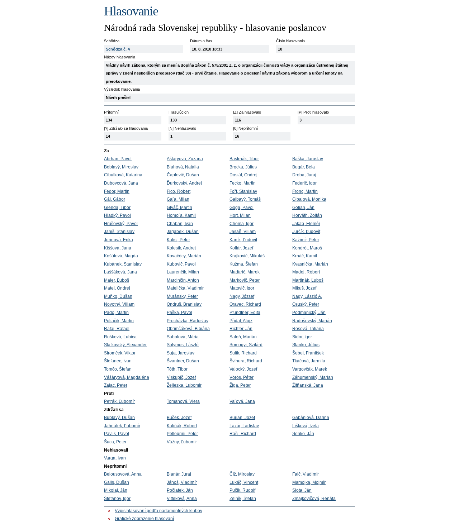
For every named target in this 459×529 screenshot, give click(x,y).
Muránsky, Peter (182, 296)
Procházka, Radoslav (187, 320)
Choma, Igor (242, 223)
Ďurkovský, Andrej (184, 183)
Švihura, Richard (246, 360)
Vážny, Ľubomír (182, 441)
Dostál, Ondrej (243, 174)
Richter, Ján (241, 328)
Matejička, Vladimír (185, 288)
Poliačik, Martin (119, 320)
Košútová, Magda (121, 255)
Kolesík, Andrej (181, 248)
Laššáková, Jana (120, 272)
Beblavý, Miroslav (121, 167)
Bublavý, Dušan (119, 417)
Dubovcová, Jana (121, 183)
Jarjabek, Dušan (183, 231)
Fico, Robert (178, 191)
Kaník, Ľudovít (243, 239)
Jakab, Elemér (306, 223)
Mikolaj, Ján (115, 490)
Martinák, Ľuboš (307, 280)
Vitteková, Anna (182, 498)
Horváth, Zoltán (307, 215)
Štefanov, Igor (117, 498)
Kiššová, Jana (117, 248)
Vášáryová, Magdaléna (126, 377)
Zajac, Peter (115, 385)
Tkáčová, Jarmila (308, 360)
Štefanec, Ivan (118, 360)
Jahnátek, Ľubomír (122, 425)
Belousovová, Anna (123, 474)
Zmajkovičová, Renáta (314, 498)
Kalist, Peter (178, 239)
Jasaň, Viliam (243, 231)
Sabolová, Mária (183, 336)
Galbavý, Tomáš (245, 199)
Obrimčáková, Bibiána (188, 328)
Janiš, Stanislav (119, 231)
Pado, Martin (116, 312)
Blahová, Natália (183, 167)
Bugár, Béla (303, 167)
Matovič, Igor (242, 288)
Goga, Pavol (242, 207)
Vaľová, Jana (242, 401)
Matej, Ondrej (117, 288)
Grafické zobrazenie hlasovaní (144, 518)
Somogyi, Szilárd (246, 344)
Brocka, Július (243, 167)
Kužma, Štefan (244, 264)
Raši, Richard (243, 433)
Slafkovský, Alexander (125, 344)
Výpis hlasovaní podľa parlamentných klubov (158, 510)
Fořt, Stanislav (243, 191)
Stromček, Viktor (120, 353)
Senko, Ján (303, 433)
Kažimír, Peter (305, 239)
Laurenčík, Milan (183, 272)
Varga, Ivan (115, 458)
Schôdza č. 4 (118, 49)
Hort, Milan (240, 215)
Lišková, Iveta (305, 425)
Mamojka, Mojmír (309, 482)
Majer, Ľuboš (116, 280)
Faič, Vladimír (305, 474)
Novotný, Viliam (119, 304)
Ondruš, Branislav (184, 304)
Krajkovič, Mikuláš (247, 255)
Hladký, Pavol (117, 215)
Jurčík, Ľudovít (306, 231)
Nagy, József (242, 296)
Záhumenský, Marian (312, 377)
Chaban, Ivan (180, 223)
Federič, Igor (304, 183)
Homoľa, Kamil (181, 215)
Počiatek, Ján (180, 490)
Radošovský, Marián (312, 320)
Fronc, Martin (305, 191)
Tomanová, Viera (183, 401)
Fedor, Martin (116, 191)
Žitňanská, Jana (307, 385)
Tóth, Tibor (177, 369)
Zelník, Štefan (243, 498)
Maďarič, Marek (245, 272)
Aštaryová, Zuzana (185, 158)
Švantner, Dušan (183, 360)
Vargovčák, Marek (309, 369)
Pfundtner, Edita (245, 312)
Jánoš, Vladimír (182, 482)
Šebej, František (308, 353)
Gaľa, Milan (178, 199)
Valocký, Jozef (243, 369)
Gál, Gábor (114, 199)
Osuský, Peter (305, 304)
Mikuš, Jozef (304, 288)
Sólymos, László (183, 344)
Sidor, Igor (302, 336)
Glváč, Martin (179, 207)
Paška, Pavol (179, 312)
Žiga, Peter (240, 385)
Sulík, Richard (243, 353)
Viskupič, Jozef (181, 377)
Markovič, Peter (245, 280)
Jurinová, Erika (118, 239)
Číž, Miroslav (242, 474)
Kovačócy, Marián (184, 255)
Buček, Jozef (179, 417)
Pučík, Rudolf (242, 490)
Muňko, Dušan (118, 296)
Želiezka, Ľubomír (184, 385)
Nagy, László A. (307, 296)
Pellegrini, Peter (182, 433)
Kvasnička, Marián (310, 264)
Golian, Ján (303, 207)
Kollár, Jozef (241, 248)
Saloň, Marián (243, 336)
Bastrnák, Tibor (244, 158)
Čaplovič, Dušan (183, 174)
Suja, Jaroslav (180, 353)
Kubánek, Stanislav (123, 264)
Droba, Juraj (304, 174)
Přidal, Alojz (241, 320)
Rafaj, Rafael (116, 328)
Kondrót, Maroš (307, 248)
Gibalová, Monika (309, 199)
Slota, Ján (302, 490)
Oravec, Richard (245, 304)
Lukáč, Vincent (244, 482)
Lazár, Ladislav (244, 425)
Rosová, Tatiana (308, 328)
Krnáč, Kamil (304, 255)
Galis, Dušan (116, 482)
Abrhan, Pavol (118, 158)
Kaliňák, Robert (182, 425)
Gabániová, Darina (310, 417)
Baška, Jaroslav (307, 158)
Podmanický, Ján (309, 312)
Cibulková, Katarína (123, 174)
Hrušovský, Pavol (121, 223)
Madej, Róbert (306, 272)
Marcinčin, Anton (183, 280)
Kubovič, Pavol (181, 264)
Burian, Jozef (242, 417)
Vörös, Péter (242, 377)
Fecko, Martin (243, 183)
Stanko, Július (306, 344)
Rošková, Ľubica (120, 336)
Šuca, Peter (115, 441)
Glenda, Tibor (117, 207)
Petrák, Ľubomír (119, 401)
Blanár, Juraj (179, 474)
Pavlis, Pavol (116, 433)
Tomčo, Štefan (118, 369)
